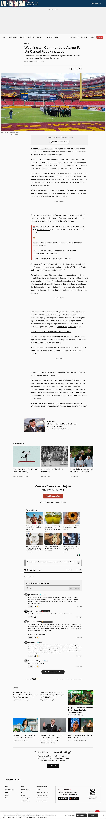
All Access (23, 37)
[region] (53, 815)
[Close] (103, 815)
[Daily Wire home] (53, 37)
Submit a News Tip (42, 800)
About (22, 786)
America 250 (31, 37)
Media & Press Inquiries (43, 792)
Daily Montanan (76, 351)
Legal (38, 789)
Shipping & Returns (42, 795)
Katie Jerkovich (29, 61)
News (4, 37)
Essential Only (81, 815)
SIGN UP (100, 37)
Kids (6, 798)
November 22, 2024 (64, 259)
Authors (23, 792)
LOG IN (93, 37)
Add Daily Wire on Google (60, 141)
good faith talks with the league (70, 380)
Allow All (93, 815)
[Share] (80, 69)
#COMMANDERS (43, 230)
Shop (6, 795)
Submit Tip (53, 765)
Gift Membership (25, 800)
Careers (23, 795)
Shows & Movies (12, 37)
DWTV (39, 37)
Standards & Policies (42, 798)
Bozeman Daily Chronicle (66, 327)
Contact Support (25, 798)
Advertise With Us (26, 789)
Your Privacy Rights (42, 786)
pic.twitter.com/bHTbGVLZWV (45, 254)
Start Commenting (53, 496)
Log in (63, 502)
